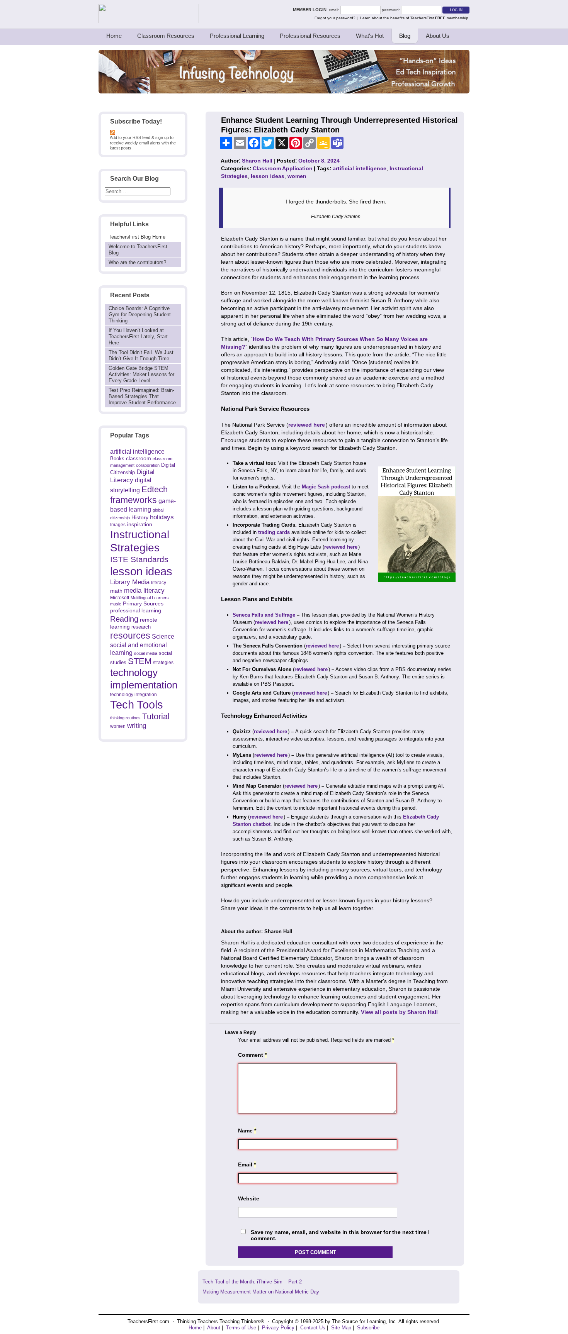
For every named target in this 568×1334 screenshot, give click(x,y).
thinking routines (125, 717)
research (141, 627)
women (118, 726)
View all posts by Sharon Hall (399, 1012)
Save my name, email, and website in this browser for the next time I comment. (340, 1235)
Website (248, 1198)
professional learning (135, 610)
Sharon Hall (257, 161)
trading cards (274, 532)
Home (114, 35)
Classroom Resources (165, 35)
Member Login (311, 9)
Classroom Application (283, 168)
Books (117, 458)
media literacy (144, 590)
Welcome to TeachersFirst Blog (138, 250)
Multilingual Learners (150, 597)
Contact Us (312, 1328)
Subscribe (368, 1328)
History (139, 517)
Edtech (154, 489)
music (115, 604)
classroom (138, 458)
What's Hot (370, 35)
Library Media (130, 582)
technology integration (133, 694)
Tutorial (156, 716)
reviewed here (306, 425)
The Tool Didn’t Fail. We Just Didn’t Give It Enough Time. (141, 355)
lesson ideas (141, 571)
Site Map (341, 1328)
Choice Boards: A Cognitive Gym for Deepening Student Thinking (140, 314)
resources (130, 636)
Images (118, 524)
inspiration (139, 524)
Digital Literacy (132, 476)
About (213, 1328)
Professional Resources (310, 35)
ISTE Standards (139, 559)
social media (145, 653)
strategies (163, 662)
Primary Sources (143, 604)
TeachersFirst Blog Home (137, 237)
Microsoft (119, 597)
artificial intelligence (137, 451)
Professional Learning (237, 35)
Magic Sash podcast (326, 487)
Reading (124, 619)
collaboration (148, 465)
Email (247, 1164)
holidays (162, 517)
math (116, 591)
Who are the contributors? (137, 262)
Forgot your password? (335, 18)
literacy (158, 582)
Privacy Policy (278, 1328)
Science (163, 636)
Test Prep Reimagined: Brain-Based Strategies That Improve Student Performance (142, 396)
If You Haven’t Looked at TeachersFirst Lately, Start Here (138, 336)
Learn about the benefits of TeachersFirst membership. (414, 18)
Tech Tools (136, 704)
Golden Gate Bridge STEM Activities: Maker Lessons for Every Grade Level (141, 374)
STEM (139, 661)
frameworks (133, 500)
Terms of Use (241, 1328)
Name (247, 1130)
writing (136, 725)
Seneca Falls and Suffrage (264, 615)
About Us (437, 35)
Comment (252, 1055)
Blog (404, 35)
